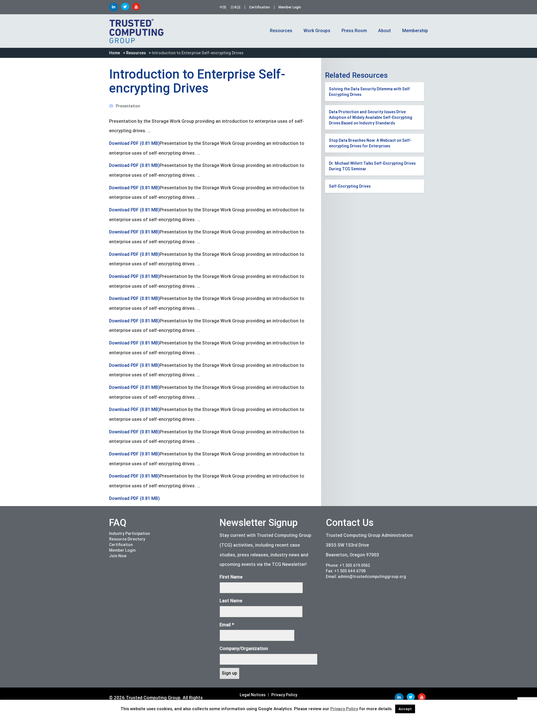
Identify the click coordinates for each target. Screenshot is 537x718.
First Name (231, 577)
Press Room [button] (354, 30)
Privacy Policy (284, 694)
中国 (223, 7)
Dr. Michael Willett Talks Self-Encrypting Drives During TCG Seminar (372, 166)
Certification (259, 7)
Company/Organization (244, 648)
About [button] (384, 30)
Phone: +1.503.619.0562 (348, 565)
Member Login (290, 7)
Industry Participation (129, 533)
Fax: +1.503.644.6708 (346, 571)
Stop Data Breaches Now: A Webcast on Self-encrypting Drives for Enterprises (370, 143)
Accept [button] (405, 709)
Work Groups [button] (316, 30)
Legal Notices (252, 694)
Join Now (117, 556)
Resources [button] (281, 30)
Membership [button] (415, 30)
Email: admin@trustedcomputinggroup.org (366, 576)
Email (227, 624)
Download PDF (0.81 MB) (134, 143)
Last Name (231, 600)
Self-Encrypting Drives (350, 186)
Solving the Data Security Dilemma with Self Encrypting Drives (369, 92)
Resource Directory (127, 539)
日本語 (235, 7)
